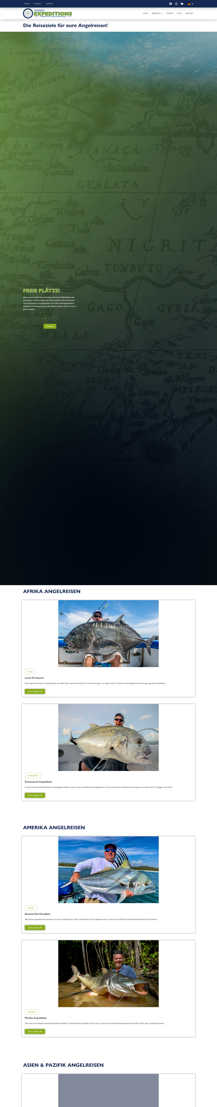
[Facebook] (170, 3)
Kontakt (49, 4)
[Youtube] (181, 3)
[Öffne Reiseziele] (161, 13)
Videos (26, 4)
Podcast (37, 4)
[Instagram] (176, 3)
